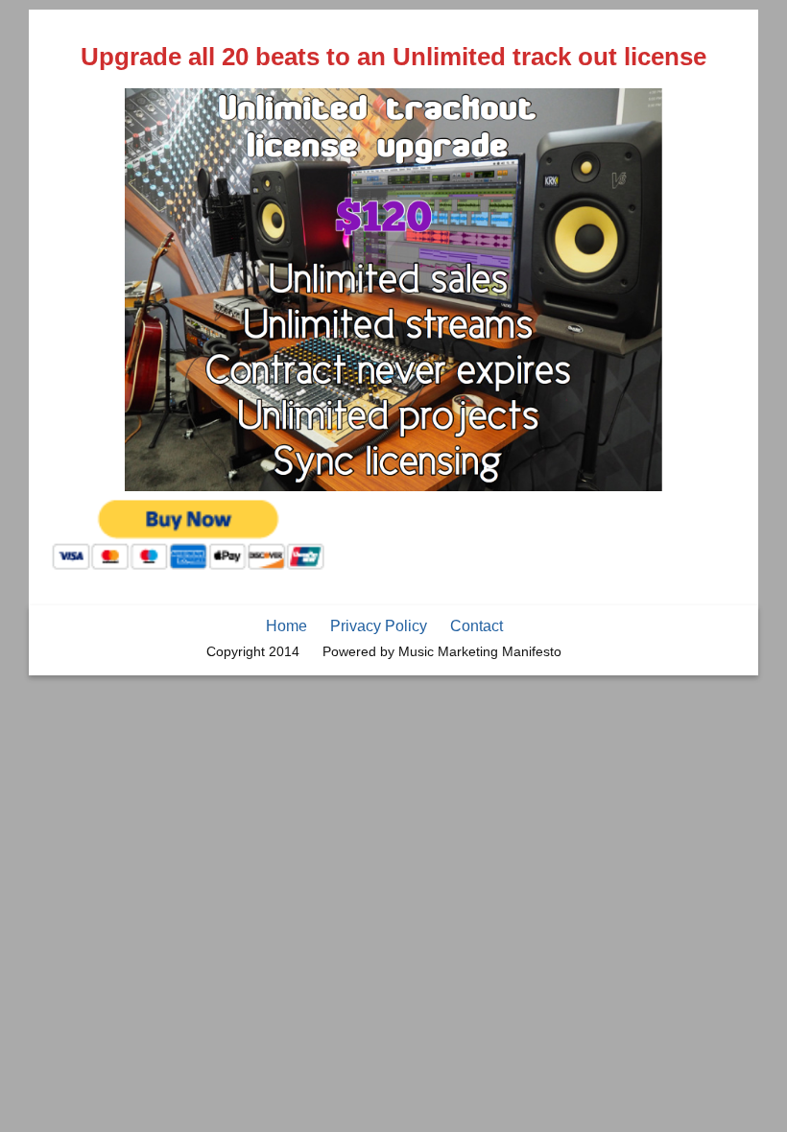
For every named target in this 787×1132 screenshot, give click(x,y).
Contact (476, 626)
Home (286, 626)
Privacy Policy (378, 626)
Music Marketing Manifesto (479, 651)
